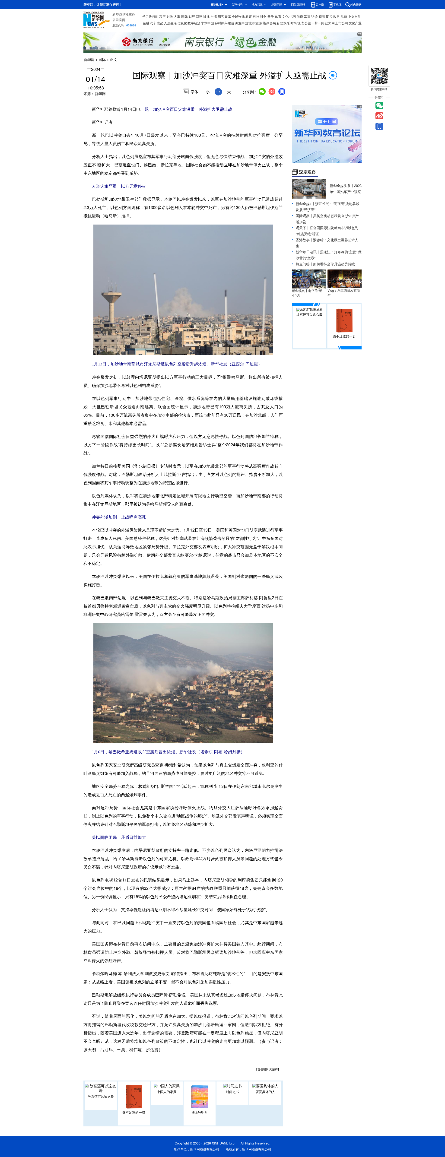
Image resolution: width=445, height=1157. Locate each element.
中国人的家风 (166, 1092)
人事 (177, 16)
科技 (256, 16)
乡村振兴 (221, 23)
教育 (248, 16)
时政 (170, 16)
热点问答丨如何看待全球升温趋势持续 (325, 264)
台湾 (213, 16)
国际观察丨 (304, 216)
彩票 (280, 23)
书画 (292, 16)
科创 (263, 16)
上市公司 (341, 23)
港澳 (206, 16)
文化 (285, 16)
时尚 (293, 23)
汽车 (153, 23)
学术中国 (207, 23)
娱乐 (286, 23)
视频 (322, 16)
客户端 (320, 4)
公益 (308, 23)
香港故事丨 (304, 240)
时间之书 (232, 1092)
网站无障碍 (298, 4)
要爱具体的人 (265, 1092)
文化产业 (355, 23)
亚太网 (330, 23)
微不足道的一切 (133, 1112)
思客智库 (224, 16)
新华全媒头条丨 (342, 185)
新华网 (89, 59)
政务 (336, 16)
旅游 (258, 23)
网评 (199, 16)
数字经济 (194, 23)
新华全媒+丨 (305, 204)
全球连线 (238, 16)
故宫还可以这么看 (101, 1096)
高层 (162, 16)
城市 (251, 23)
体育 (278, 16)
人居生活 (170, 23)
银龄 (231, 23)
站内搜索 (356, 4)
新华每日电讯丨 (308, 252)
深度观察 (307, 172)
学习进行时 (150, 16)
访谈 (314, 16)
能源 (266, 23)
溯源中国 (241, 23)
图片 (329, 16)
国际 (184, 16)
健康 (300, 16)
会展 (273, 23)
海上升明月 (199, 1112)
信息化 (182, 23)
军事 (307, 16)
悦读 (300, 23)
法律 (344, 16)
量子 (270, 16)
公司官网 (118, 20)
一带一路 (318, 23)
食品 (160, 23)
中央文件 (354, 16)
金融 (146, 23)
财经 (192, 16)
